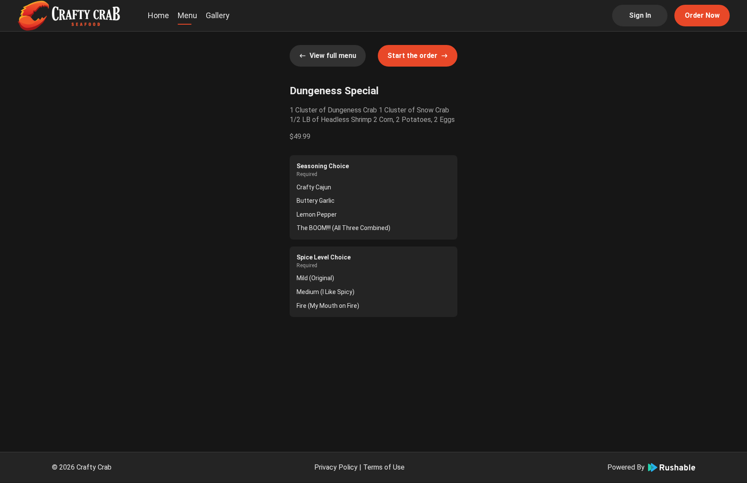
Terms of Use (384, 467)
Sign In (640, 15)
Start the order (412, 55)
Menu (187, 15)
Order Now (702, 15)
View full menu (333, 55)
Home (158, 15)
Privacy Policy (336, 467)
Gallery (218, 15)
